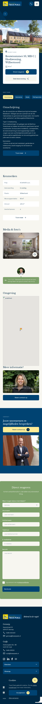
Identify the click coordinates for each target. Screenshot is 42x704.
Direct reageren (18, 72)
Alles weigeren (14, 698)
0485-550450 (10, 633)
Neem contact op (21, 398)
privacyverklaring (23, 582)
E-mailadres (6, 540)
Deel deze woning (19, 79)
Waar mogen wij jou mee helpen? (13, 501)
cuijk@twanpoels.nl (12, 653)
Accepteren (20, 693)
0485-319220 (10, 650)
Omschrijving (8, 97)
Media (27, 97)
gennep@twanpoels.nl (13, 636)
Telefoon (5, 530)
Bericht (5, 549)
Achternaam (6, 520)
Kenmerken (19, 97)
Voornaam (6, 511)
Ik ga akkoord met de (17, 582)
